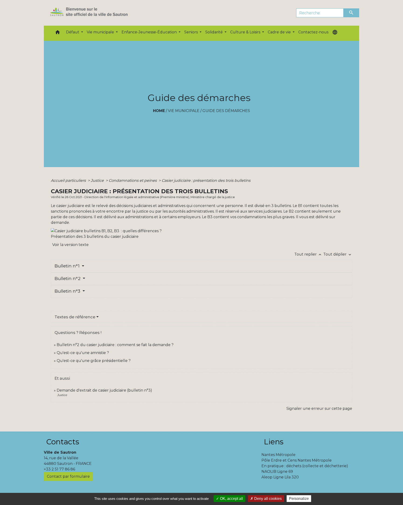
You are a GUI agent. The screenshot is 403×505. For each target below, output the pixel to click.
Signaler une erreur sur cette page (319, 408)
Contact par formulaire (68, 476)
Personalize (299, 499)
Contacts (62, 441)
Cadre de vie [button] (280, 32)
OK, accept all (231, 499)
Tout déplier (337, 254)
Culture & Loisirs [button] (245, 32)
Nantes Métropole (278, 454)
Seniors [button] (191, 32)
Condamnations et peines (133, 180)
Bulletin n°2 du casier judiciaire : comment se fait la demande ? (115, 345)
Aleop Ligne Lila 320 (280, 477)
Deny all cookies (267, 499)
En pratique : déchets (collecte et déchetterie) (304, 466)
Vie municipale (183, 111)
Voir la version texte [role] (70, 244)
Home (159, 111)
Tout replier (308, 254)
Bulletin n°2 (68, 278)
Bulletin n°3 (68, 291)
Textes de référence (75, 317)
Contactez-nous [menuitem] (313, 32)
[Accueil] (97, 12)
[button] (57, 33)
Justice (98, 180)
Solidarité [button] (214, 32)
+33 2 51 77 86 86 (59, 469)
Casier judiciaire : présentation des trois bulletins (206, 180)
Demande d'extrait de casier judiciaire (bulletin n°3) (104, 390)
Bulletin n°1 (68, 266)
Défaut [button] (73, 32)
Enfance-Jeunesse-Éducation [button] (150, 32)
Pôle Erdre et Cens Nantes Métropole (296, 460)
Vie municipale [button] (101, 32)
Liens (273, 441)
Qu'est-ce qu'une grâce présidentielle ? (94, 360)
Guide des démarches (226, 111)
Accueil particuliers (69, 180)
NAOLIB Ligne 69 (277, 471)
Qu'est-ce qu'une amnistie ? (83, 353)
